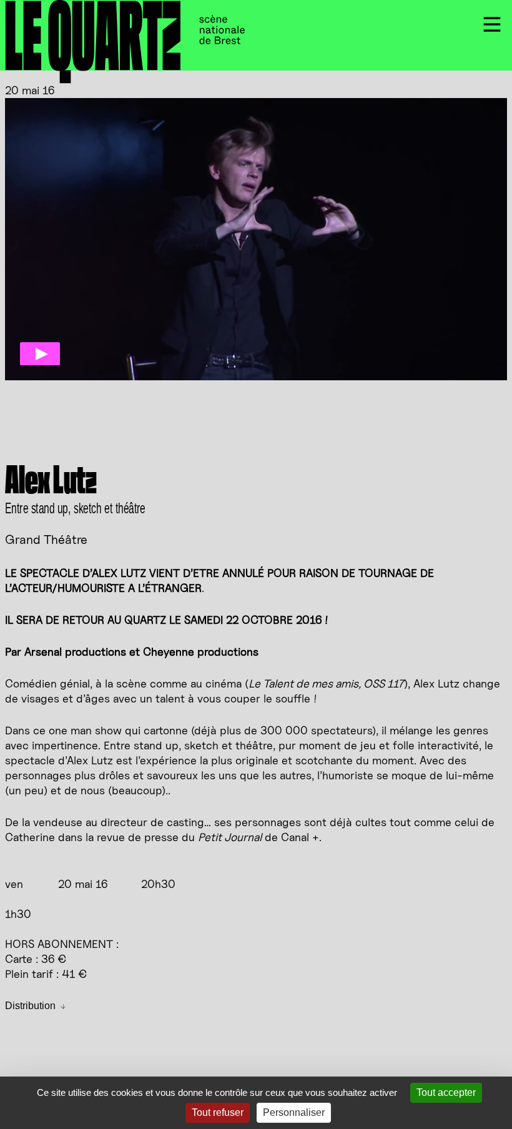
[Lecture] (40, 353)
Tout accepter (446, 1092)
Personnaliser (294, 1112)
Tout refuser (218, 1112)
